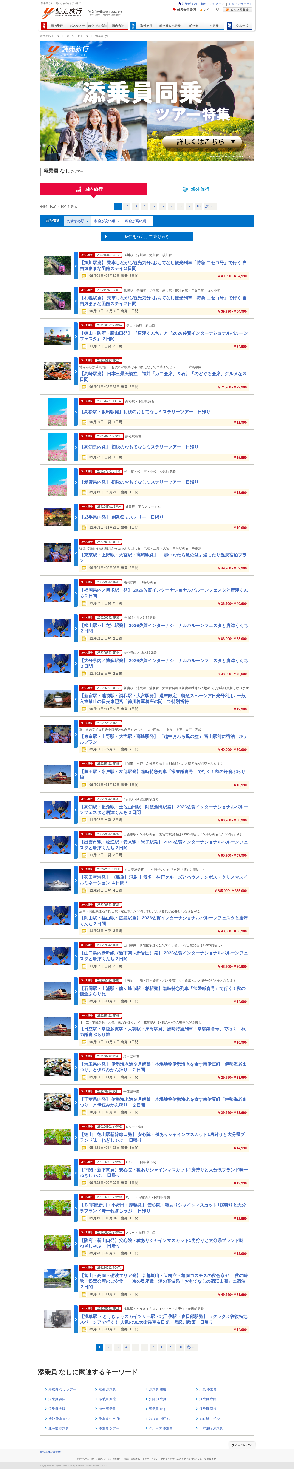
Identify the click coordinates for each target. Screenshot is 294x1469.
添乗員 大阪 (56, 1409)
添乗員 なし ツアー (62, 1389)
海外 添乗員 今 (59, 1418)
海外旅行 (200, 189)
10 (198, 206)
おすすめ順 (75, 221)
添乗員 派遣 (107, 1399)
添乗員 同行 (207, 1409)
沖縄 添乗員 (157, 1399)
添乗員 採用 (157, 1389)
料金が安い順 (104, 221)
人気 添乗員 (207, 1389)
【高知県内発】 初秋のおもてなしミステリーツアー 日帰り (139, 446)
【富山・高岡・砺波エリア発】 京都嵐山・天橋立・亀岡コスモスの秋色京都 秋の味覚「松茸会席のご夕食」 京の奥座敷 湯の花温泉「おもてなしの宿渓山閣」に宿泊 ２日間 (165, 1281)
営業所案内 (189, 4)
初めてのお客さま (213, 4)
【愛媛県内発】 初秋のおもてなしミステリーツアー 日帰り (139, 482)
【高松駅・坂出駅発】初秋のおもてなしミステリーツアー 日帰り (145, 411)
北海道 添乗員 (58, 1428)
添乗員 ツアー (109, 1428)
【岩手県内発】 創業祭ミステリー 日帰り (122, 517)
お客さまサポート (240, 4)
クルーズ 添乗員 (160, 1428)
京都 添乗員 (107, 1389)
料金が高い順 (135, 221)
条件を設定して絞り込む (147, 236)
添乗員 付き (157, 1409)
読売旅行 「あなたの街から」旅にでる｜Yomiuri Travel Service (82, 13)
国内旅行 (94, 189)
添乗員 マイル (209, 1418)
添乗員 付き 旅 (109, 1418)
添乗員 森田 (207, 1399)
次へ (208, 206)
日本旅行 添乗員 (211, 1428)
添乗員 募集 (56, 1399)
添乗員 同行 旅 (159, 1418)
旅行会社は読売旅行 (51, 1452)
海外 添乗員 (107, 1409)
